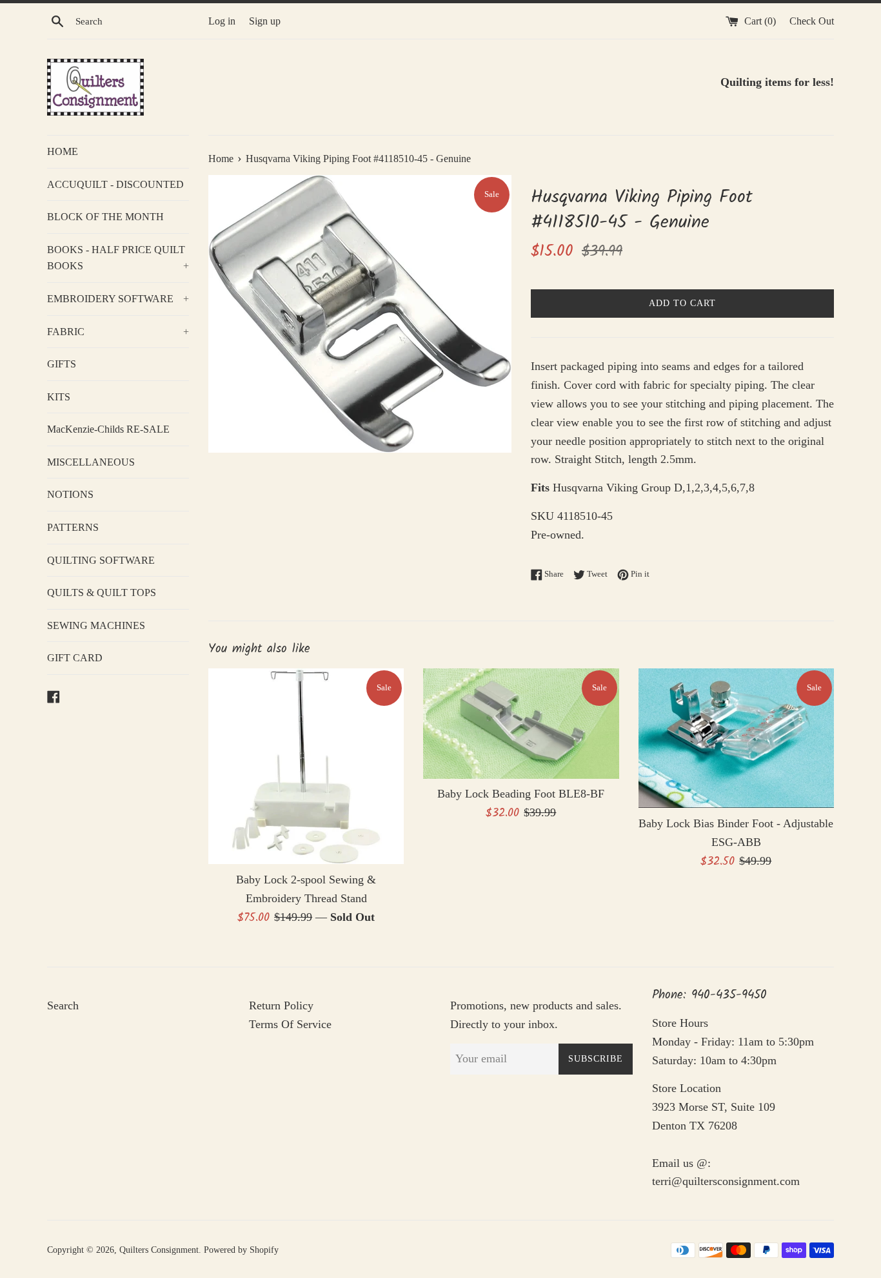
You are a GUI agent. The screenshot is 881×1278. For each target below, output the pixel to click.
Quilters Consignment (159, 1249)
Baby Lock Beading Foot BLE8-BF (520, 793)
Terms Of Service (290, 1024)
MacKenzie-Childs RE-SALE (108, 429)
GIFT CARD (75, 657)
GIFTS (61, 363)
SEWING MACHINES (96, 625)
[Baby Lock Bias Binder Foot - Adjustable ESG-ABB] (736, 738)
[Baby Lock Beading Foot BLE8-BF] (521, 723)
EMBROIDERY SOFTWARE (118, 298)
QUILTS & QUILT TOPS (101, 592)
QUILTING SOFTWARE (101, 560)
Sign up (265, 21)
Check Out (811, 21)
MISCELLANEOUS (91, 462)
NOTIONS (70, 494)
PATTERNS (73, 527)
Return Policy (281, 1005)
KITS (58, 396)
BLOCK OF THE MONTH (105, 216)
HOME (62, 151)
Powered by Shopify (241, 1249)
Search (63, 1005)
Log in (221, 21)
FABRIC (118, 331)
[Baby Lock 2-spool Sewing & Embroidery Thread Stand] (306, 766)
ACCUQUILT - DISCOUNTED (115, 184)
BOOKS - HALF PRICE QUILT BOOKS (118, 258)
